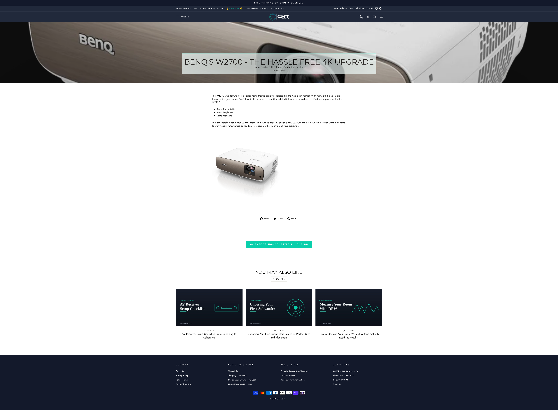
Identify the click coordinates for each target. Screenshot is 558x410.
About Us (180, 370)
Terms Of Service (183, 384)
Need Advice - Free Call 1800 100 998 (353, 8)
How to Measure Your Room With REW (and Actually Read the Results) (349, 335)
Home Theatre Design (211, 8)
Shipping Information (237, 375)
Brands (264, 8)
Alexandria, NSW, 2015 (343, 375)
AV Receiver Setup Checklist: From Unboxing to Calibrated (209, 335)
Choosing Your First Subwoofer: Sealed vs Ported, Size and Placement (279, 335)
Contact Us (277, 8)
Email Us (337, 384)
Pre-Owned (251, 8)
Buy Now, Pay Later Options (293, 379)
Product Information (294, 67)
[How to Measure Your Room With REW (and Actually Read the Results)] (348, 307)
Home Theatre (183, 8)
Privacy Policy (182, 375)
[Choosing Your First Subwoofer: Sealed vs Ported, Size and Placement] (279, 307)
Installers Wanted (288, 375)
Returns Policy (182, 379)
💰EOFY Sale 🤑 (234, 8)
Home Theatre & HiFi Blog (267, 67)
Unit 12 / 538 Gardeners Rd (345, 370)
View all (279, 279)
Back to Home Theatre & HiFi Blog (281, 244)
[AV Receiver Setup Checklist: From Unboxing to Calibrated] (209, 307)
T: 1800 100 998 (340, 379)
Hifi (195, 8)
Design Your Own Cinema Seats (242, 379)
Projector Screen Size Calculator (295, 370)
